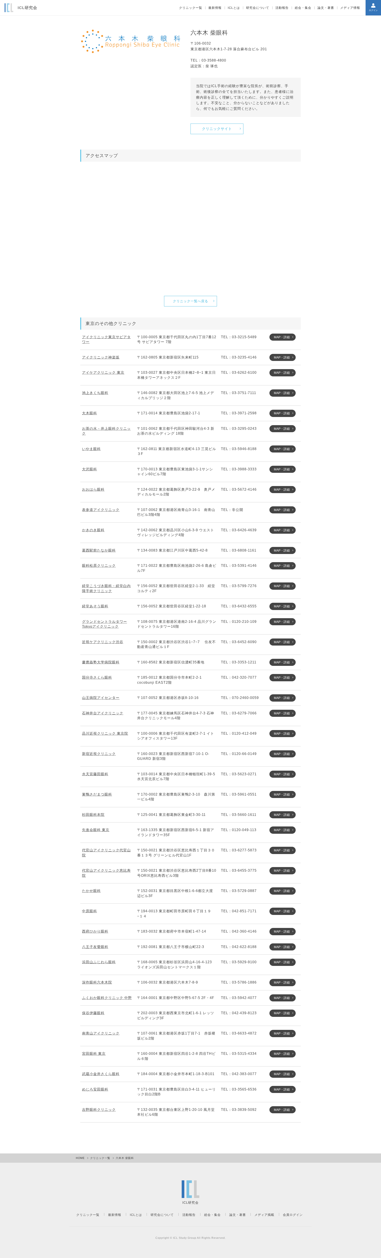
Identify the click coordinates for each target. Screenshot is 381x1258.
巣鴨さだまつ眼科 (97, 794)
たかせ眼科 (91, 891)
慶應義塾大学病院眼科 (101, 662)
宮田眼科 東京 (94, 1053)
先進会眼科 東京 (95, 830)
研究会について (257, 7)
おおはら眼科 (93, 489)
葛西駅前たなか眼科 (99, 550)
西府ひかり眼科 (95, 931)
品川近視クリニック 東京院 (105, 733)
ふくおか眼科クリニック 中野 (107, 998)
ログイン (373, 10)
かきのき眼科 (93, 530)
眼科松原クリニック (99, 565)
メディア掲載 (264, 1215)
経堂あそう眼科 (95, 606)
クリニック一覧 (190, 7)
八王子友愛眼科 (95, 947)
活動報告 (282, 7)
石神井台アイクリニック (102, 713)
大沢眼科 (89, 469)
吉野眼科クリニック (99, 1110)
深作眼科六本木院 (97, 982)
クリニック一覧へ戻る (190, 301)
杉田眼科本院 (93, 815)
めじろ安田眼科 (95, 1089)
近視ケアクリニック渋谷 (102, 642)
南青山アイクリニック (101, 1033)
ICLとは (234, 7)
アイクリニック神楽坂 (101, 357)
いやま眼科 (91, 449)
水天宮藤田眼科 (95, 774)
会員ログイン (293, 1215)
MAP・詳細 (282, 337)
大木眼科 (89, 413)
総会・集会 (303, 7)
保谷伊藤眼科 (93, 1013)
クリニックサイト (217, 129)
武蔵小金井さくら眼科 (101, 1074)
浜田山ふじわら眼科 (99, 962)
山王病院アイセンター (101, 698)
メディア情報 (350, 7)
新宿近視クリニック (99, 754)
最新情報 (215, 7)
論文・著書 (326, 7)
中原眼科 (89, 911)
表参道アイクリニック (101, 510)
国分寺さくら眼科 (97, 677)
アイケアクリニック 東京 (103, 372)
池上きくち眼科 (95, 393)
